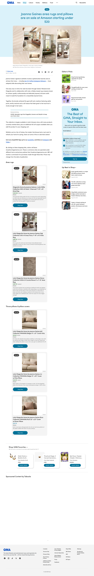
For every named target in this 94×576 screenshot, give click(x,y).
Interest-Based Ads (59, 553)
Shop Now (23, 465)
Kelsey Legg (10, 71)
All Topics (68, 559)
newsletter (31, 140)
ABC (67, 554)
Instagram (46, 140)
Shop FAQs (68, 549)
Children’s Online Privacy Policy (47, 561)
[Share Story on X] (42, 72)
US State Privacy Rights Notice (79, 154)
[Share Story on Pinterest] (45, 72)
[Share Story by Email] (49, 72)
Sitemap (79, 549)
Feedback (56, 562)
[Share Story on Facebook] (39, 72)
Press (55, 559)
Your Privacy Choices (46, 557)
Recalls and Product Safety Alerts (80, 553)
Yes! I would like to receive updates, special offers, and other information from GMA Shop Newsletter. (76, 141)
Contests (45, 549)
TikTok (8, 142)
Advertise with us (47, 564)
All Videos (68, 557)
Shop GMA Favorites (17, 447)
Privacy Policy (66, 154)
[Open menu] (57, 2)
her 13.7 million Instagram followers (35, 81)
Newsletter (83, 3)
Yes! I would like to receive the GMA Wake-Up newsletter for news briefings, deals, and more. (76, 147)
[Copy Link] (52, 72)
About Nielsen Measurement (57, 556)
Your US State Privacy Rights (57, 549)
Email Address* (67, 130)
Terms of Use (46, 551)
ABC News (68, 551)
